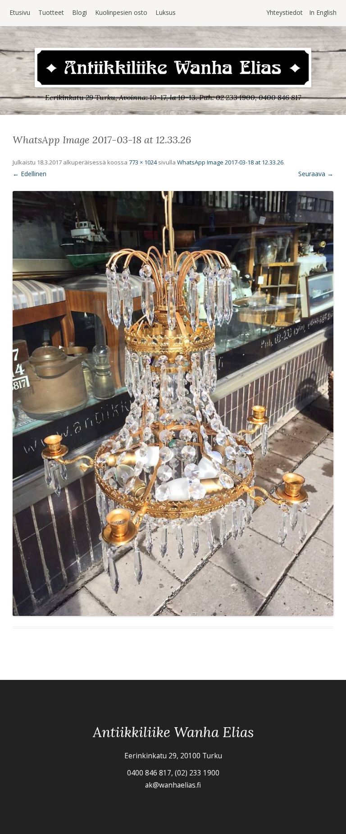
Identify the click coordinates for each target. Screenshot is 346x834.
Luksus (165, 12)
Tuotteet (51, 12)
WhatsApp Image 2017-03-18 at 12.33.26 (230, 162)
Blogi (79, 12)
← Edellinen (29, 173)
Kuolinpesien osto (121, 12)
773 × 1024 (143, 162)
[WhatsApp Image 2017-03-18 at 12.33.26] (173, 403)
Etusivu (19, 12)
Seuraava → (315, 173)
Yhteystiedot (284, 12)
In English (323, 12)
